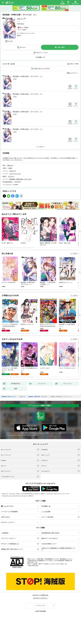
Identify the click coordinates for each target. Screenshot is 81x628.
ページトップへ (40, 605)
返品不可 (19, 35)
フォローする (25, 19)
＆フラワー (11, 176)
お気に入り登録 (74, 64)
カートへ (23, 47)
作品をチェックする (42, 52)
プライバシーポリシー (8, 538)
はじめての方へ (9, 506)
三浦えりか (20, 18)
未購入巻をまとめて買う (42, 68)
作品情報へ (39, 57)
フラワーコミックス (15, 173)
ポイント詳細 (21, 29)
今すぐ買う (61, 47)
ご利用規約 (4, 533)
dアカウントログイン (8, 522)
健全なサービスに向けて (50, 538)
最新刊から (75, 73)
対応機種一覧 (46, 506)
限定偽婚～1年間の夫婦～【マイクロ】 (20, 179)
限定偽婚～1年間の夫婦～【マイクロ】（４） (28, 129)
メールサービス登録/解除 (9, 511)
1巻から (69, 73)
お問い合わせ (5, 517)
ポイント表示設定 (47, 517)
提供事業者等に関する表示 (50, 533)
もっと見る (74, 253)
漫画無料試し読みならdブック (9, 396)
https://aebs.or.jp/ (33, 565)
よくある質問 (46, 511)
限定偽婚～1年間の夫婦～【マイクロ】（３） (28, 111)
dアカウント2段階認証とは (10, 544)
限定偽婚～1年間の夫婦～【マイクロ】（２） (28, 94)
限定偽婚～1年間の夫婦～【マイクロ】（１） (28, 76)
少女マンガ (12, 171)
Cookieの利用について (49, 544)
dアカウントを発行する (40, 595)
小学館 (10, 168)
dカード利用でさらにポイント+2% (25, 33)
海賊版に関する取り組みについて (12, 549)
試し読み (10, 41)
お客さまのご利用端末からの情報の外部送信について (59, 549)
